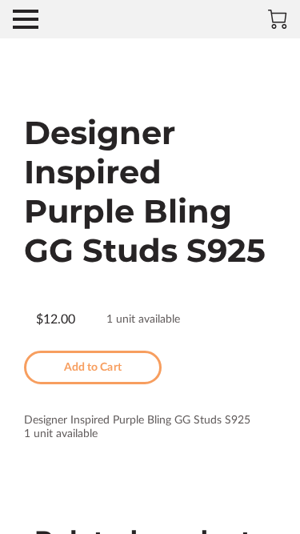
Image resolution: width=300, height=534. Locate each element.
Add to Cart (93, 367)
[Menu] (25, 19)
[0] (277, 19)
